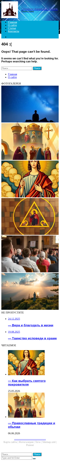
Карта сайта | (11, 442)
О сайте (12, 25)
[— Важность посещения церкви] (30, 254)
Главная (12, 22)
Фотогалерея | (27, 442)
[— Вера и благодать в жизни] (30, 291)
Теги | (38, 442)
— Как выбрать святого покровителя (27, 382)
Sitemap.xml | (49, 442)
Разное (30, 445)
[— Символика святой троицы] (30, 217)
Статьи (12, 28)
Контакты (13, 31)
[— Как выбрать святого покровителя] (30, 179)
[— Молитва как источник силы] (30, 104)
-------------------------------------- (30, 439)
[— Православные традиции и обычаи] (30, 142)
